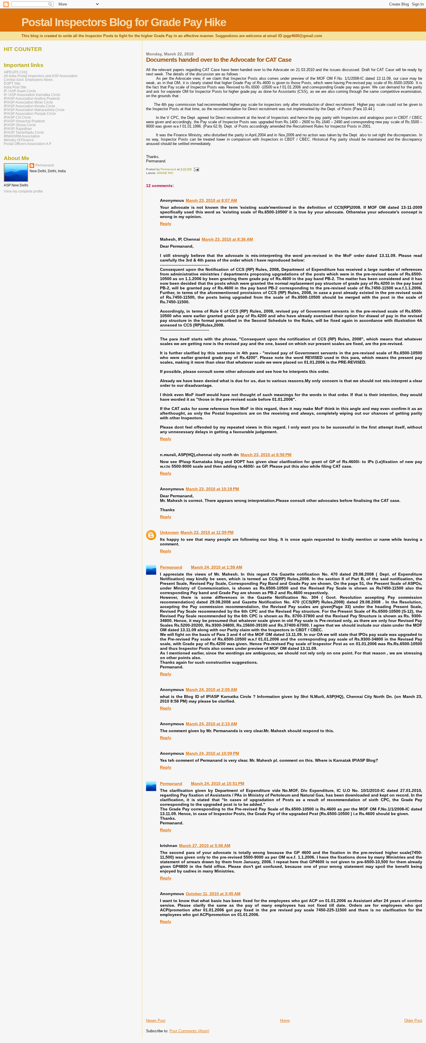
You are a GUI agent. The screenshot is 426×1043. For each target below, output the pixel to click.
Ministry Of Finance (19, 140)
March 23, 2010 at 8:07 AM (211, 200)
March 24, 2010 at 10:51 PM (217, 783)
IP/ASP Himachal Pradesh (24, 121)
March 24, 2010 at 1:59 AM (216, 567)
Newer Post (155, 1020)
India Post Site (15, 87)
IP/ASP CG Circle (17, 117)
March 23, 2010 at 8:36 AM (227, 239)
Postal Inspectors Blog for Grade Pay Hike (123, 22)
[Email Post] (196, 169)
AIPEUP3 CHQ (15, 72)
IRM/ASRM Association (22, 136)
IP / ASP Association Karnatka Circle (32, 95)
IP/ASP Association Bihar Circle (28, 102)
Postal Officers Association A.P (27, 144)
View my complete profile (23, 191)
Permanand (171, 567)
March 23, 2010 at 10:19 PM (212, 489)
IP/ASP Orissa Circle (20, 125)
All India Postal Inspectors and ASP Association (41, 76)
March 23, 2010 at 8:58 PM (266, 454)
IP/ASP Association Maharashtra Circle (34, 110)
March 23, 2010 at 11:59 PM (207, 532)
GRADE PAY (165, 173)
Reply (165, 223)
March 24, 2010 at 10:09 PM (212, 753)
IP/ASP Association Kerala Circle (29, 106)
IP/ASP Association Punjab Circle (30, 113)
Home (285, 1020)
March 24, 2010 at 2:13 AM (211, 723)
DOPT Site (12, 83)
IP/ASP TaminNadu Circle (24, 132)
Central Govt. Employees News (28, 79)
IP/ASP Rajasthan (18, 128)
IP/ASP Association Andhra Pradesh (32, 98)
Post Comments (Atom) (189, 1031)
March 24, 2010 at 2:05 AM (211, 689)
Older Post (413, 1020)
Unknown (169, 532)
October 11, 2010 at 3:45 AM (213, 893)
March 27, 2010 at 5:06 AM (204, 845)
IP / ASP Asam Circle (20, 91)
